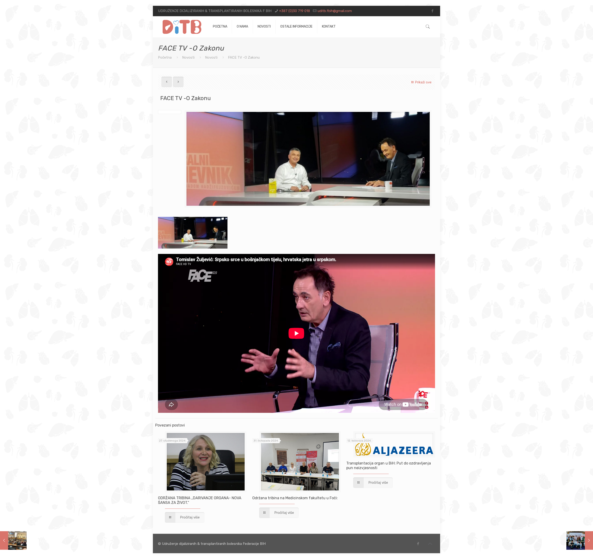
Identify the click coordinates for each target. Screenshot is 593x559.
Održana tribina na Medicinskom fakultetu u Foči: (295, 498)
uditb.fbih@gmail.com (335, 11)
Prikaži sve (423, 82)
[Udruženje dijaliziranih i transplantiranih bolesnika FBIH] (182, 26)
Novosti (188, 57)
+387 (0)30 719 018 (294, 11)
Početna (165, 57)
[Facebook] (432, 11)
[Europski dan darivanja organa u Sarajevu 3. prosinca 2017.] (579, 540)
